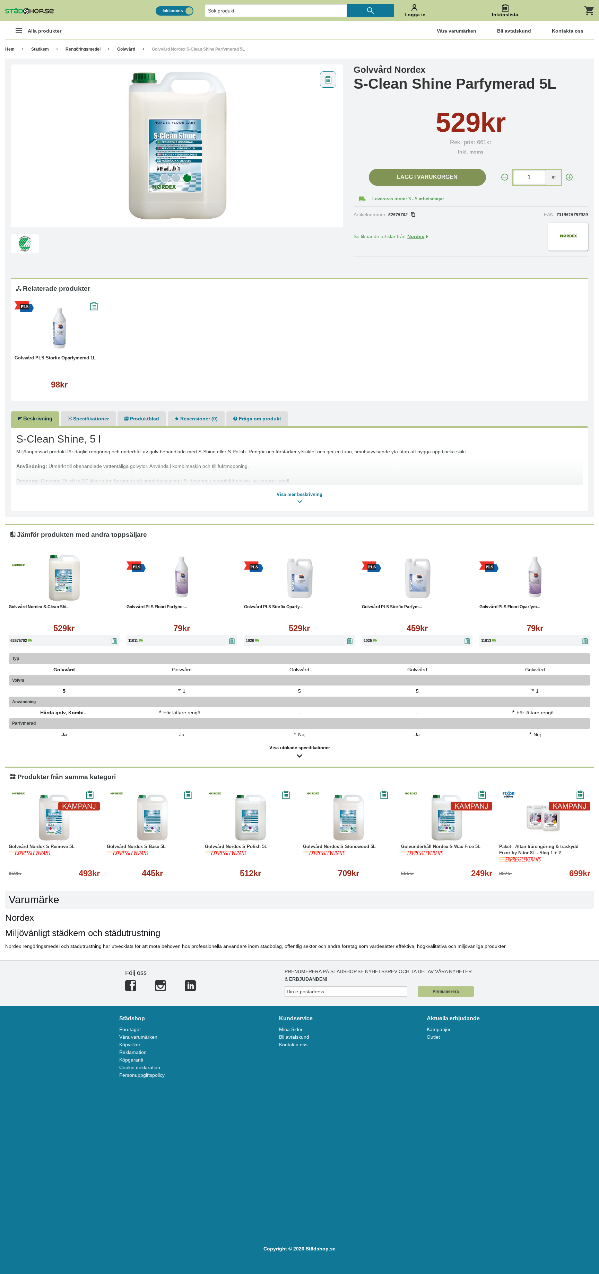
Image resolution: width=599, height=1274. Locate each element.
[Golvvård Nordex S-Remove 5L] (54, 817)
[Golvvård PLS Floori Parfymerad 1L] (182, 577)
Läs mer (84, 342)
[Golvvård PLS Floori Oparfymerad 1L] (534, 577)
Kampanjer (439, 1029)
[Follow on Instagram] (160, 989)
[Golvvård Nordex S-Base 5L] (152, 817)
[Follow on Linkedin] (190, 989)
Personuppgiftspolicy (142, 1075)
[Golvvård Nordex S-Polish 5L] (250, 817)
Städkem (40, 49)
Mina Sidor (291, 1029)
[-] (504, 177)
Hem (10, 49)
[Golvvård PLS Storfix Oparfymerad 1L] (59, 329)
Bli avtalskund (294, 1037)
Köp (36, 342)
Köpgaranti (131, 1060)
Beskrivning (37, 418)
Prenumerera (446, 991)
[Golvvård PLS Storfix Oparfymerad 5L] (299, 577)
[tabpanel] (177, 146)
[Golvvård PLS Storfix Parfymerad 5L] (417, 577)
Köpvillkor (129, 1044)
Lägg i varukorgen (427, 177)
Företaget (130, 1029)
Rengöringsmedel (83, 49)
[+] (569, 177)
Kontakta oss (293, 1044)
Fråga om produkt (259, 418)
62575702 (398, 214)
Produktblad (144, 418)
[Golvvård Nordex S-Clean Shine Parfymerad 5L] (177, 146)
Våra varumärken (138, 1037)
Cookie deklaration (139, 1067)
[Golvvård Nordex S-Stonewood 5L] (348, 817)
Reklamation (133, 1052)
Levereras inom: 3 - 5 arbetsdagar (408, 198)
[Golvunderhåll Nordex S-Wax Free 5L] (446, 817)
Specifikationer (90, 418)
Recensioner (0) (198, 418)
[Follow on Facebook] (130, 989)
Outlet (433, 1037)
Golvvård (126, 49)
